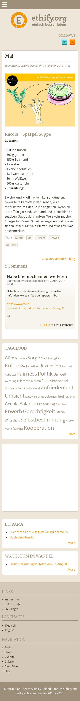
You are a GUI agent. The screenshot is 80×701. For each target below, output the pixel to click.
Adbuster (10, 374)
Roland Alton (50, 689)
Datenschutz (12, 604)
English (9, 630)
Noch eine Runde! (21, 537)
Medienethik (29, 366)
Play (7, 671)
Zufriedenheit (57, 387)
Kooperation (39, 427)
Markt (8, 428)
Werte (70, 420)
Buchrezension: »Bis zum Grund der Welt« (38, 532)
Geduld (12, 403)
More (72, 434)
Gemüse (61, 404)
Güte (9, 357)
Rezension (50, 366)
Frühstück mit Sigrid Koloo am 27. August (38, 564)
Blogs (8, 652)
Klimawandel (58, 381)
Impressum (11, 599)
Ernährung (46, 403)
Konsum (11, 388)
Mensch (36, 381)
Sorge (34, 358)
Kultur (19, 238)
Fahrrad (67, 366)
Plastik (28, 388)
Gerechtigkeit (39, 411)
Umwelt (54, 238)
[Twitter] (64, 42)
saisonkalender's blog (60, 259)
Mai (30, 238)
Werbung (10, 381)
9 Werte (9, 657)
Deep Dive (11, 666)
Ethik (64, 412)
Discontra (21, 358)
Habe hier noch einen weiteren (37, 277)
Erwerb (13, 411)
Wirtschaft (12, 420)
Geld (20, 388)
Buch (7, 647)
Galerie (9, 661)
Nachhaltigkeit (51, 358)
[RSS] (72, 42)
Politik (45, 373)
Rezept (41, 238)
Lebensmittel (54, 396)
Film (45, 380)
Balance (27, 403)
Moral (36, 388)
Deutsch (10, 625)
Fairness (11, 244)
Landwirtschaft (34, 396)
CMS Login (11, 609)
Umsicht (15, 395)
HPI (58, 412)
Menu (4, 4)
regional (70, 396)
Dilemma (23, 381)
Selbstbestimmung (42, 419)
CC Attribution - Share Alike (19, 689)
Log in (46, 325)
